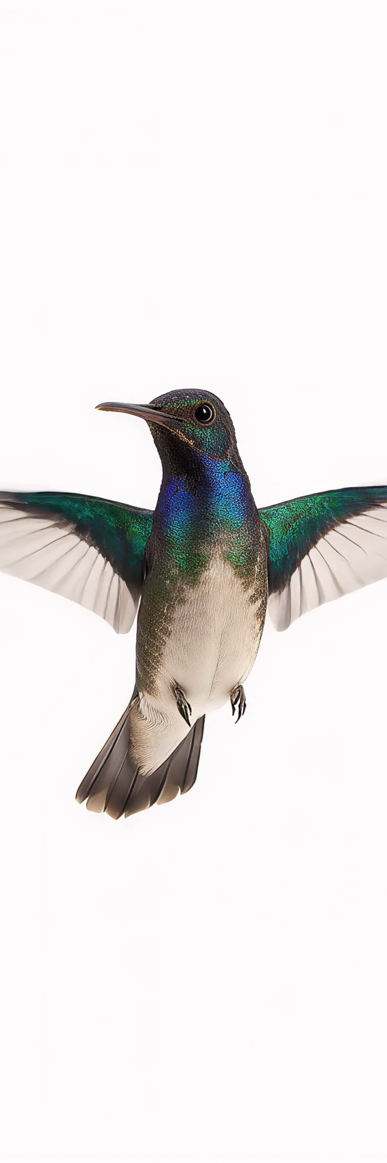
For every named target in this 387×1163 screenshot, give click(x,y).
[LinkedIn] (331, 2)
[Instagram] (316, 2)
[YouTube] (338, 2)
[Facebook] (324, 2)
